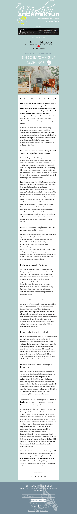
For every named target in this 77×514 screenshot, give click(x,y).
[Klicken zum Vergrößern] (39, 80)
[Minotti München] (46, 43)
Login (19, 3)
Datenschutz (44, 511)
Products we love (45, 54)
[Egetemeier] (38, 31)
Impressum (31, 511)
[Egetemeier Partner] (31, 43)
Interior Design (31, 54)
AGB (37, 511)
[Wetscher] (38, 47)
